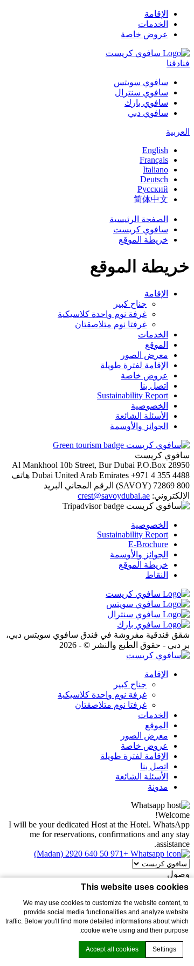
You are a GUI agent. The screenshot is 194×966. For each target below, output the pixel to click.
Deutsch (154, 179)
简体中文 (151, 199)
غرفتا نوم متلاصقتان (111, 324)
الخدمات (153, 24)
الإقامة (156, 13)
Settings (164, 949)
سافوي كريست (140, 229)
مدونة (158, 786)
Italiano (155, 169)
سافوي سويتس (141, 82)
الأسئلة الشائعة (141, 415)
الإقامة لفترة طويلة (134, 365)
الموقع (156, 344)
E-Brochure (148, 544)
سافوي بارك (146, 102)
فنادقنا (178, 63)
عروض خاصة (144, 34)
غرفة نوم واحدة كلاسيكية (102, 314)
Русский (152, 189)
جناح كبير (130, 303)
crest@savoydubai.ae (114, 495)
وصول (178, 874)
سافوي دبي (148, 113)
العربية (178, 131)
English (155, 150)
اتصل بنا (154, 385)
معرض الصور (144, 355)
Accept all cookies (112, 949)
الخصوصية (149, 405)
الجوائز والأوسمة (139, 426)
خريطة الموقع (143, 239)
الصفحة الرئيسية (138, 219)
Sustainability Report (132, 395)
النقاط (157, 574)
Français (154, 159)
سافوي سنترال (141, 92)
